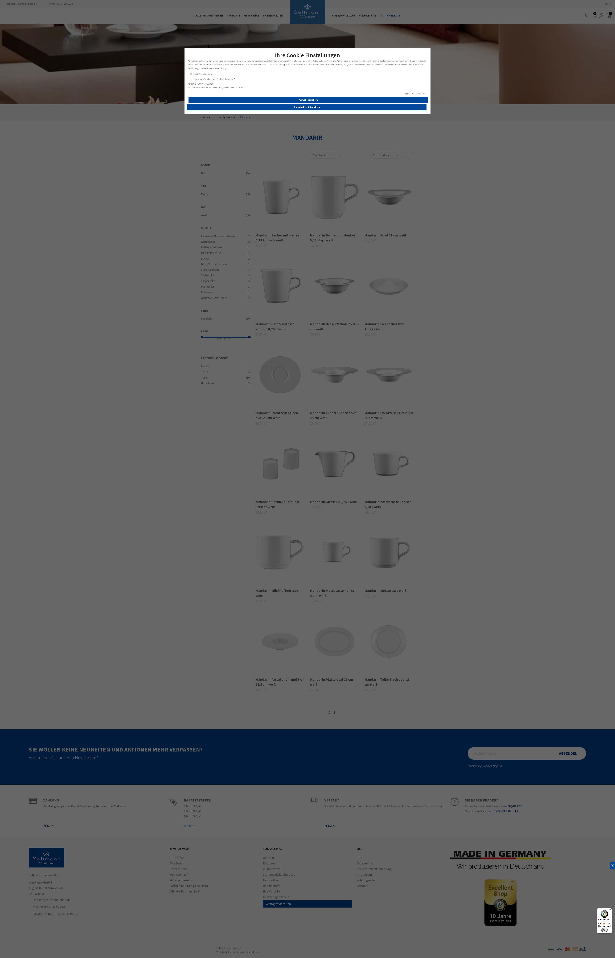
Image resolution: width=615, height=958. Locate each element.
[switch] (604, 930)
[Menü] (610, 910)
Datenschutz (421, 93)
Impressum (408, 93)
